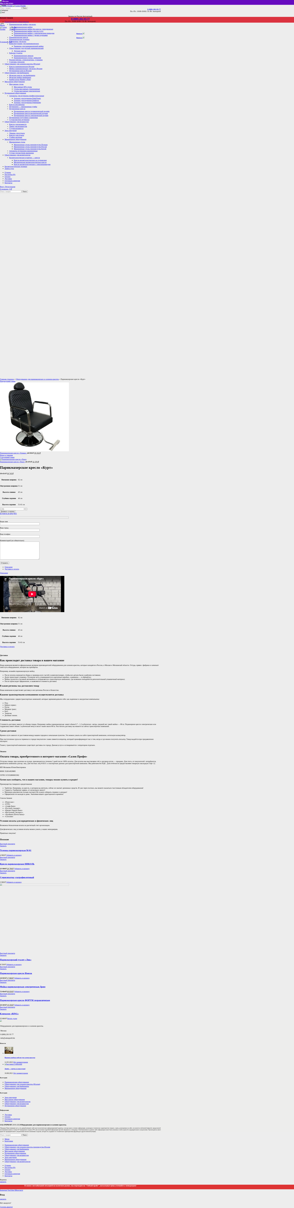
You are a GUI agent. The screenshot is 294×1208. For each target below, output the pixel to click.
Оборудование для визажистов (17, 1104)
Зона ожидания (11, 1097)
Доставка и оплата (12, 569)
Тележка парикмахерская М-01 (15, 850)
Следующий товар (7, 457)
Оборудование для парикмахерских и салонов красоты (37, 379)
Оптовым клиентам (12, 1119)
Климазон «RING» (9, 1014)
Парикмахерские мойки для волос (22, 24)
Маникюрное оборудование (15, 1088)
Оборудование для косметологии (17, 1102)
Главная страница (7, 379)
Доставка (8, 1115)
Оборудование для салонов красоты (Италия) (22, 1084)
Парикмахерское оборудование (17, 1082)
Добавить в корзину (8, 511)
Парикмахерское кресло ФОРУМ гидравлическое (25, 1000)
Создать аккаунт (6, 1207)
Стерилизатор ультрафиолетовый (17, 877)
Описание (9, 567)
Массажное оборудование (15, 1099)
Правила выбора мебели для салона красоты (20, 1057)
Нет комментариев (20, 1062)
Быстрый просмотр (7, 844)
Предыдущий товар (7, 381)
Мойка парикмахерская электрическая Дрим (22, 987)
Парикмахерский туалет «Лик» (15, 960)
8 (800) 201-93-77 (154, 9)
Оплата (7, 1117)
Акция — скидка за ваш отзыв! (15, 1069)
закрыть (3, 1182)
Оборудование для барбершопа (17, 1086)
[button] (14, 855)
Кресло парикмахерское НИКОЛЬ (17, 864)
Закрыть (3, 846)
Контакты (8, 1121)
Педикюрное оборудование (15, 1106)
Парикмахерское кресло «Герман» (13, 453)
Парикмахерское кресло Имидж (16, 973)
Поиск (25, 8)
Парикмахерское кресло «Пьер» (12, 462)
